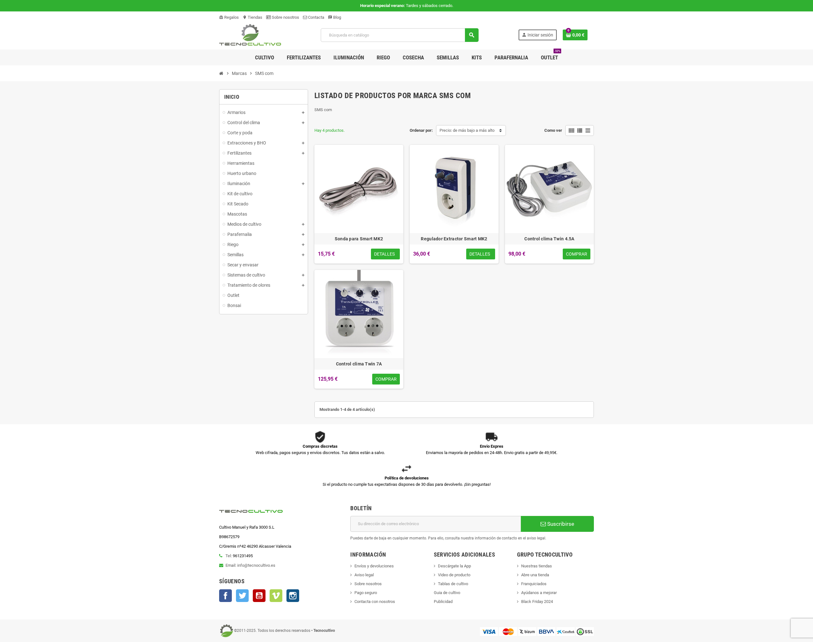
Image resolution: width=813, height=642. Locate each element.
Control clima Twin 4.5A (549, 238)
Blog (334, 17)
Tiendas (252, 17)
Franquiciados (534, 583)
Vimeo (276, 595)
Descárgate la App (454, 566)
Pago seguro (365, 592)
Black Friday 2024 (537, 601)
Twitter (242, 595)
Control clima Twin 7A (359, 363)
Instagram (292, 595)
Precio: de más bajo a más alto (467, 130)
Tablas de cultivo (453, 583)
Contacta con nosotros (374, 601)
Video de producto (454, 574)
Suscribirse (560, 524)
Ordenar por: (421, 130)
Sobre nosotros (285, 17)
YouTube (259, 595)
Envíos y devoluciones (374, 566)
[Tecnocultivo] (250, 34)
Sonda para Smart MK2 (359, 238)
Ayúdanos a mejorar (539, 592)
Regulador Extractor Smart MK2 (454, 238)
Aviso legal (364, 574)
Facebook (225, 595)
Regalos (229, 17)
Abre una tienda (535, 574)
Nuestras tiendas (536, 566)
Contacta (315, 17)
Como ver (553, 130)
